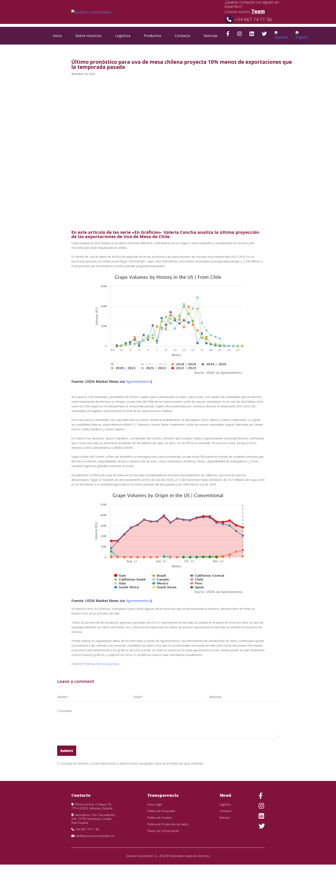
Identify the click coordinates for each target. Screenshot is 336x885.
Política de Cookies (159, 817)
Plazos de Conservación (163, 831)
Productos (152, 35)
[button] (321, 35)
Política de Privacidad (161, 811)
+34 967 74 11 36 (253, 19)
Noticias (211, 35)
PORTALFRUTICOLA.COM (101, 664)
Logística (122, 35)
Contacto (182, 35)
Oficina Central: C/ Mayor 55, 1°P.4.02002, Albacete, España (91, 806)
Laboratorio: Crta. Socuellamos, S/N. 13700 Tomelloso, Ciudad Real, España (93, 819)
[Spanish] (281, 35)
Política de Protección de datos (167, 824)
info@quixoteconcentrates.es (94, 836)
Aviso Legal (154, 804)
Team (258, 11)
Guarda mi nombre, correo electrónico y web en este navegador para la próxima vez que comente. (132, 763)
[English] (302, 35)
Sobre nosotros (88, 35)
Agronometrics (138, 381)
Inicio (57, 35)
